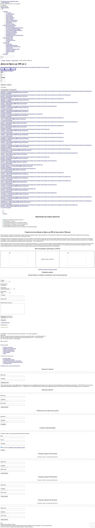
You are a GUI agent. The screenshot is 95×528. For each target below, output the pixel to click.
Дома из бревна (9, 19)
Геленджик (6, 525)
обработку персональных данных (17, 447)
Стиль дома (3, 291)
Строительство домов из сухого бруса (12, 360)
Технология (3, 287)
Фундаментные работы (11, 32)
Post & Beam (9, 22)
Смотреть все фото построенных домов (47, 269)
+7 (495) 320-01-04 (5, 2)
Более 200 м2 (9, 15)
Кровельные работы (11, 34)
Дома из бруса (15, 60)
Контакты (5, 54)
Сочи (42, 525)
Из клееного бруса (10, 26)
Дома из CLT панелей (11, 31)
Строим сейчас (9, 39)
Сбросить (9, 84)
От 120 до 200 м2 (10, 14)
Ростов (25, 525)
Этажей (2, 280)
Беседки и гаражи (10, 24)
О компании (6, 42)
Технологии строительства (9, 25)
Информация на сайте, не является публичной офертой (10, 365)
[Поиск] (1, 58)
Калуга (11, 525)
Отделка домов (9, 36)
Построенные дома (7, 37)
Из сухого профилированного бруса (14, 27)
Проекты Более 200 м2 (8, 349)
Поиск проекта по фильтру (7, 70)
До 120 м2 (8, 12)
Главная (3, 60)
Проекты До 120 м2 (8, 347)
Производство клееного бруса (13, 46)
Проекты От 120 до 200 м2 (9, 348)
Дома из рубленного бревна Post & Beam (13, 362)
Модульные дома (7, 363)
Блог (7, 52)
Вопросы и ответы (10, 50)
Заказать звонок (4, 6)
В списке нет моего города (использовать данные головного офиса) (17, 526)
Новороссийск (20, 525)
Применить (3, 84)
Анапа (2, 525)
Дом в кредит (9, 47)
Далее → (5, 213)
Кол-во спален (4, 284)
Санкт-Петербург (36, 525)
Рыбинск (30, 525)
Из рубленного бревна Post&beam (14, 30)
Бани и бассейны (10, 17)
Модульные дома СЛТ (11, 21)
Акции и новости (10, 51)
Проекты (5, 11)
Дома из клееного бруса (11, 20)
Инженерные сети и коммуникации (14, 35)
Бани (4, 353)
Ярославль (49, 525)
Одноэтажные (9, 16)
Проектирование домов (11, 45)
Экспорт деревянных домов (12, 49)
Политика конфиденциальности (8, 331)
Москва (15, 525)
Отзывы (8, 41)
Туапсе (45, 525)
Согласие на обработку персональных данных (11, 332)
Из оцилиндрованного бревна (13, 29)
